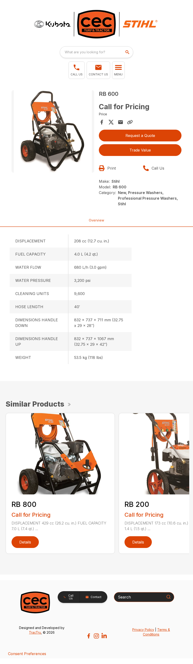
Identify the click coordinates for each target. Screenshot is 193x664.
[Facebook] (89, 636)
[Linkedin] (104, 636)
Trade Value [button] (140, 150)
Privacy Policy (143, 630)
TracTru (35, 632)
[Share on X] (111, 122)
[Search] (168, 596)
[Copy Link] (130, 122)
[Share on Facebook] (102, 122)
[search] (128, 52)
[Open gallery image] (53, 131)
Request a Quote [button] (140, 135)
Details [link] (25, 542)
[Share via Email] (120, 122)
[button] (76, 70)
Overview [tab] (96, 220)
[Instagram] (96, 636)
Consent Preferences (27, 653)
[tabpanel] (53, 132)
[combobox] (96, 52)
